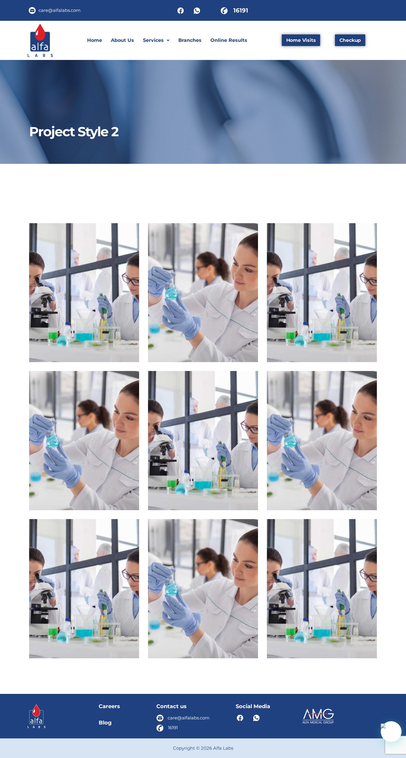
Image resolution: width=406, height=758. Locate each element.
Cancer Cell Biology (203, 441)
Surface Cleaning (203, 293)
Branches (190, 40)
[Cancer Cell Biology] (247, 498)
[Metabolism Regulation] (366, 647)
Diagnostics (322, 285)
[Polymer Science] (366, 498)
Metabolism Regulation (322, 589)
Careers (109, 706)
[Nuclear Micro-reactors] (129, 647)
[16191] (224, 10)
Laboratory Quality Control (203, 589)
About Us (122, 40)
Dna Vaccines (84, 441)
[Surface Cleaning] (247, 351)
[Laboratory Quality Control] (247, 647)
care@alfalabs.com (60, 10)
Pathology (84, 581)
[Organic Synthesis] (129, 351)
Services (153, 40)
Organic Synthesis (84, 293)
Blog (105, 722)
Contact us (171, 706)
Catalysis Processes (322, 293)
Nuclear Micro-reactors (84, 589)
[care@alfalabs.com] (32, 10)
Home (94, 40)
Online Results (228, 40)
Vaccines (321, 433)
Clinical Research (84, 285)
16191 (240, 10)
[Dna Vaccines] (129, 498)
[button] (156, 40)
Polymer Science (322, 441)
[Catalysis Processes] (366, 351)
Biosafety (203, 581)
